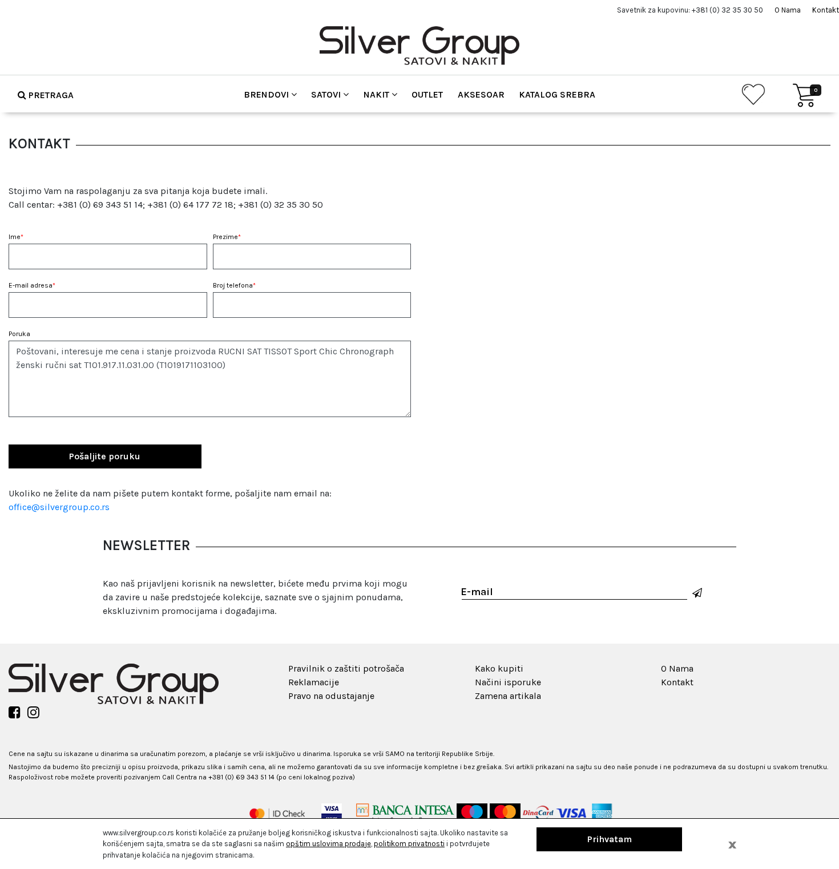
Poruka (19, 334)
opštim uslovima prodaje (328, 843)
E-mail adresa (32, 285)
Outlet (427, 94)
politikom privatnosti (409, 843)
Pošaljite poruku (104, 456)
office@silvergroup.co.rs (59, 507)
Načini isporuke (508, 682)
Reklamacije (313, 682)
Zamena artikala (508, 695)
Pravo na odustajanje (331, 695)
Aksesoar (481, 94)
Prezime (227, 237)
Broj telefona (234, 285)
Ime (16, 237)
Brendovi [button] (267, 94)
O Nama (788, 10)
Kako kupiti (499, 668)
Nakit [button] (378, 94)
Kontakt (825, 10)
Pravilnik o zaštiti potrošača (346, 668)
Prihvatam (609, 839)
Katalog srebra (557, 94)
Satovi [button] (327, 94)
